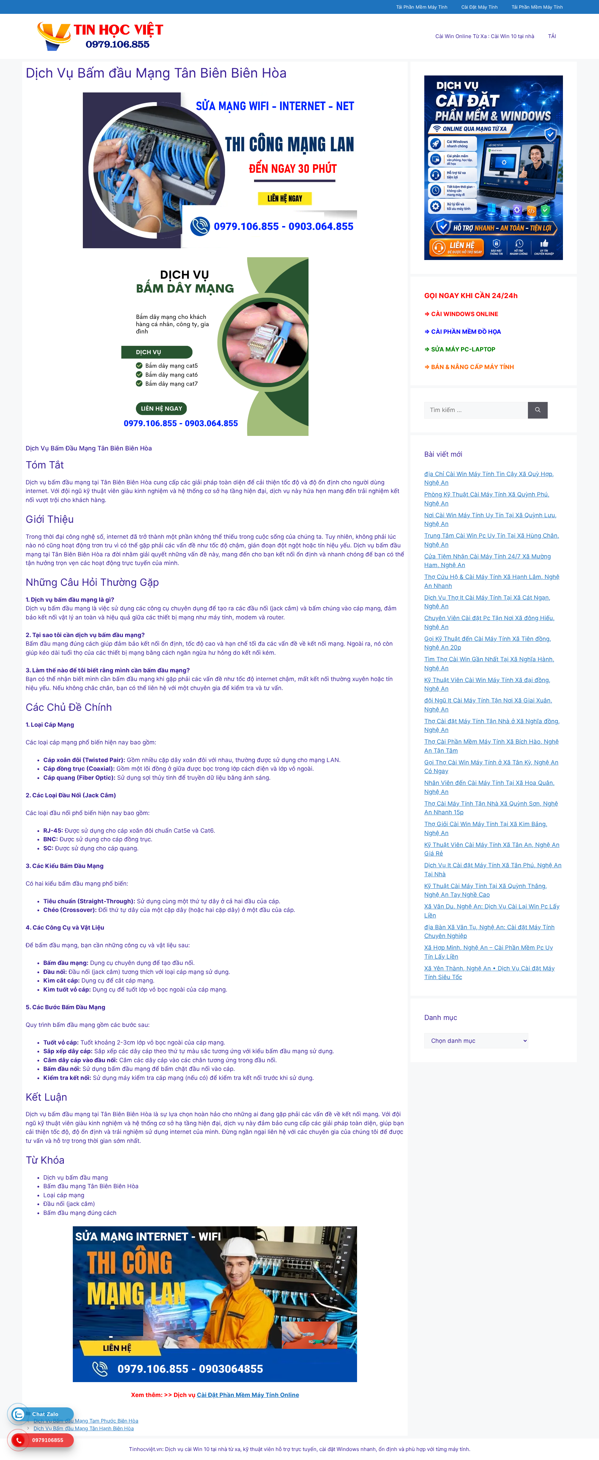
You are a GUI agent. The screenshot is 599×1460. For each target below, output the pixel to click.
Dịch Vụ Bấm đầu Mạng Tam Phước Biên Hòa (86, 1421)
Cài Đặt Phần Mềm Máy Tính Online (248, 1394)
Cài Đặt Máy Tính (479, 7)
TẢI (552, 36)
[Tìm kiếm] (538, 410)
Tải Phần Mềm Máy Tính (422, 7)
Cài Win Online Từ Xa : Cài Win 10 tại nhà (484, 36)
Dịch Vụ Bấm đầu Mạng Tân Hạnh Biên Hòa (84, 1428)
